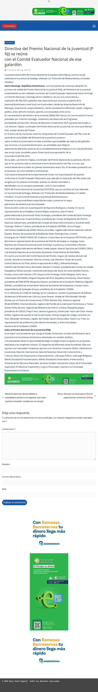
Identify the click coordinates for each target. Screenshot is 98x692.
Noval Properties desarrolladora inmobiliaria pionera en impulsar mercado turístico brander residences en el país (25, 397)
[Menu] (94, 26)
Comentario (8, 429)
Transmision (9, 26)
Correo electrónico (11, 476)
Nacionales (10, 43)
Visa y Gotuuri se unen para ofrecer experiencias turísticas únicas (75, 395)
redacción (27, 70)
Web (4, 489)
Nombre (6, 464)
